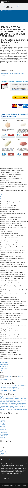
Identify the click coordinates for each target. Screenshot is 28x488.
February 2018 (3, 429)
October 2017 (3, 435)
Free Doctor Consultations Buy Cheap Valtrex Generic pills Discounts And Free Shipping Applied (13, 400)
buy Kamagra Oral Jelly (5, 194)
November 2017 (4, 434)
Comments (4, 453)
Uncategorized (3, 444)
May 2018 (2, 425)
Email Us (22, 7)
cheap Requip (3, 368)
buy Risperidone (4, 364)
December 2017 (4, 432)
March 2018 (3, 428)
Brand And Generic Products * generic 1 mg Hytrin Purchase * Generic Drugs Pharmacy (12, 407)
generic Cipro (3, 198)
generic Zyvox (3, 196)
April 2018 (2, 426)
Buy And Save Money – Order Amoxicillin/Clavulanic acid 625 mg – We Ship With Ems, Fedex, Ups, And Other (14, 397)
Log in (1, 450)
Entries (3, 452)
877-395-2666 (9, 8)
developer (9, 376)
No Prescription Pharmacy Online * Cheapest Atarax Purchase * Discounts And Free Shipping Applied (13, 403)
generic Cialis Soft (4, 366)
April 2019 (2, 420)
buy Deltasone (3, 370)
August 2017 (3, 437)
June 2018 (2, 423)
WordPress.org (3, 455)
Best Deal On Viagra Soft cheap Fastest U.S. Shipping (13, 409)
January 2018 (3, 431)
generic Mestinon (4, 362)
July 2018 (2, 421)
